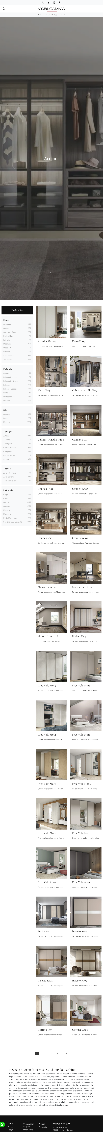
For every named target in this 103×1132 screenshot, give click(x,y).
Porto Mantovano (10, 518)
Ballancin (7, 324)
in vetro (6, 400)
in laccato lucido (10, 377)
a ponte (6, 440)
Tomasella (7, 359)
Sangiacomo (8, 355)
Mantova (6, 510)
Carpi (5, 494)
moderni (6, 422)
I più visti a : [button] (9, 490)
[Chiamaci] (43, 3)
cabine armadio (9, 447)
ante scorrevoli (9, 481)
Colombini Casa (9, 332)
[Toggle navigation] (99, 9)
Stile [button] (5, 410)
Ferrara (6, 502)
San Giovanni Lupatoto (12, 522)
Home (40, 15)
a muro (6, 436)
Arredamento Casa (51, 15)
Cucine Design (10, 1128)
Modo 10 (7, 348)
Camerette (43, 1127)
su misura (7, 459)
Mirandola (7, 514)
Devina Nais (8, 336)
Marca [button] (6, 320)
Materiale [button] (7, 369)
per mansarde (9, 455)
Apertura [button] (7, 469)
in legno (6, 385)
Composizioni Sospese (28, 1125)
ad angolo (7, 444)
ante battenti (8, 477)
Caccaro (6, 328)
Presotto (6, 352)
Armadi (62, 15)
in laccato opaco (10, 381)
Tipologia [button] (7, 432)
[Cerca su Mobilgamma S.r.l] (4, 8)
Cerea (5, 498)
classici (6, 414)
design (6, 418)
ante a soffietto (9, 473)
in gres (6, 373)
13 (66, 1053)
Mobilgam (7, 344)
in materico (7, 393)
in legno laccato (10, 389)
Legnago (6, 506)
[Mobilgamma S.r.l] (51, 9)
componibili (8, 451)
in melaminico (9, 397)
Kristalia (6, 340)
